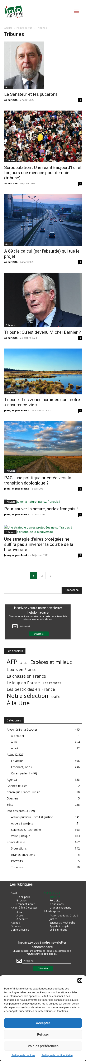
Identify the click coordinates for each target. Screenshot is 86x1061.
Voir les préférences (43, 1046)
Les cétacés (52, 683)
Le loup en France (23, 682)
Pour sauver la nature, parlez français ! (41, 508)
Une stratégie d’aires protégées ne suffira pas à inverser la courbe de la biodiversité (38, 544)
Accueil (8, 28)
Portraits (17, 861)
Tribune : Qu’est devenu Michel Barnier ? (42, 332)
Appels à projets (22, 823)
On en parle (19, 773)
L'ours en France (21, 669)
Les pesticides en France (31, 689)
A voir (15, 748)
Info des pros (16, 811)
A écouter (17, 736)
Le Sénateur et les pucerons (31, 94)
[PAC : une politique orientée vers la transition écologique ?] (43, 446)
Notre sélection (27, 695)
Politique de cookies (23, 1055)
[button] (80, 980)
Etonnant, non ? (21, 767)
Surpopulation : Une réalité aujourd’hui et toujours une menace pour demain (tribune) (43, 172)
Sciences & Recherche (26, 830)
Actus (8, 87)
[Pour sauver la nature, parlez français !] (43, 501)
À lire (14, 742)
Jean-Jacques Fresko (16, 410)
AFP (12, 662)
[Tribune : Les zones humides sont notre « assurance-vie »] (43, 372)
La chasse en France (26, 676)
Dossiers (13, 798)
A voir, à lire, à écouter (22, 729)
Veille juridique (20, 836)
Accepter (43, 1023)
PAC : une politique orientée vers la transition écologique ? (37, 480)
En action (17, 761)
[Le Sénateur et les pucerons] (43, 65)
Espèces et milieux (51, 662)
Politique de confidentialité (57, 1055)
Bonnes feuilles (17, 786)
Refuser (43, 1034)
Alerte (23, 663)
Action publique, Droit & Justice (32, 817)
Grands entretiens (23, 855)
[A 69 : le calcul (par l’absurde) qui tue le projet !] (43, 220)
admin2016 (10, 99)
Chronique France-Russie (23, 792)
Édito (10, 805)
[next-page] (50, 575)
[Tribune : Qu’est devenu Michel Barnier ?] (43, 300)
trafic (55, 696)
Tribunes (10, 160)
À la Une (18, 703)
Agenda (12, 780)
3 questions (19, 848)
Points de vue (24, 28)
